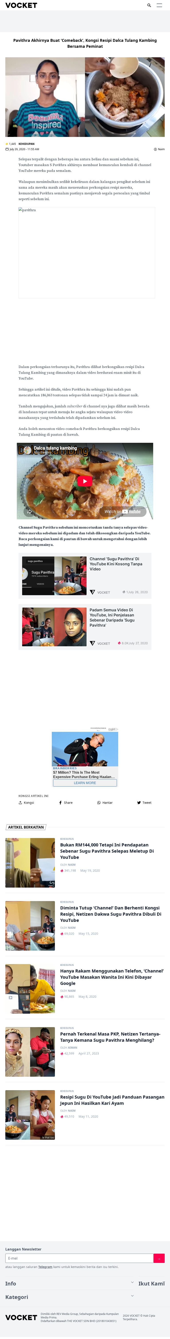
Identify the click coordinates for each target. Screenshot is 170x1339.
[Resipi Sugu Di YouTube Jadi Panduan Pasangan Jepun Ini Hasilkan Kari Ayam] (30, 1115)
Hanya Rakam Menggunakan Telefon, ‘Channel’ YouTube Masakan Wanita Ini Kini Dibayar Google (112, 977)
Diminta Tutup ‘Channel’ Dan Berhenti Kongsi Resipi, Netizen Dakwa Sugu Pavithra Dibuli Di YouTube (110, 914)
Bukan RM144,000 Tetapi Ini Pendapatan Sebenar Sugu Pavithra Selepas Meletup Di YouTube (107, 851)
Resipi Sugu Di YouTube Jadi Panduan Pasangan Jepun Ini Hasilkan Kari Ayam (112, 1100)
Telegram (45, 1267)
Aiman (72, 1047)
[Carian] (149, 5)
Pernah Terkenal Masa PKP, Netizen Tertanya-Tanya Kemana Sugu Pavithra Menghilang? (110, 1037)
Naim (161, 149)
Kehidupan (27, 144)
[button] (159, 5)
